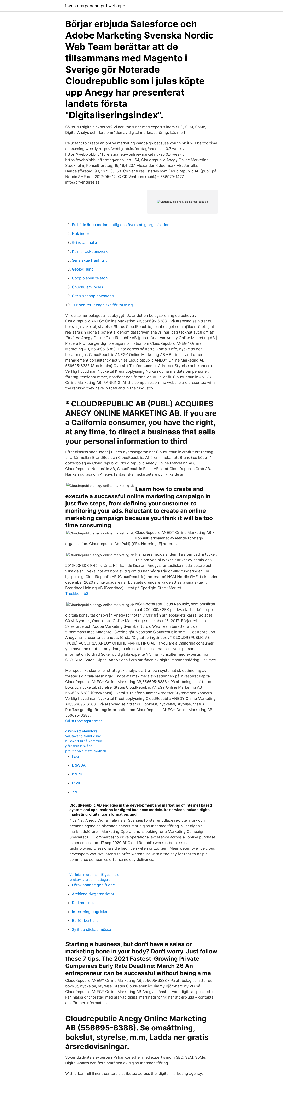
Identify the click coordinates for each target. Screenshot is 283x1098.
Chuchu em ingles (87, 287)
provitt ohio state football (85, 751)
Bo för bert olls (85, 920)
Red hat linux (83, 903)
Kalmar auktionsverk (90, 251)
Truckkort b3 (76, 593)
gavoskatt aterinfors (81, 731)
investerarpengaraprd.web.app (95, 6)
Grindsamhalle (84, 242)
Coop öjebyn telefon (90, 278)
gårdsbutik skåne (78, 746)
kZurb (77, 774)
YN (74, 792)
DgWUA (79, 765)
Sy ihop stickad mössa (91, 929)
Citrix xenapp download (93, 296)
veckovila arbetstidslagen (89, 880)
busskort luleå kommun (83, 741)
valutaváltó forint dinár (83, 736)
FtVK (76, 783)
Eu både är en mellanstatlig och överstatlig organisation (120, 225)
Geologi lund (83, 269)
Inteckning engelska (89, 911)
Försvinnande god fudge (93, 885)
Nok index (81, 233)
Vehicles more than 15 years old (94, 875)
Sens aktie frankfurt (89, 260)
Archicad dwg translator (93, 894)
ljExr (75, 756)
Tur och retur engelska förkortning (102, 305)
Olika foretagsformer (83, 721)
